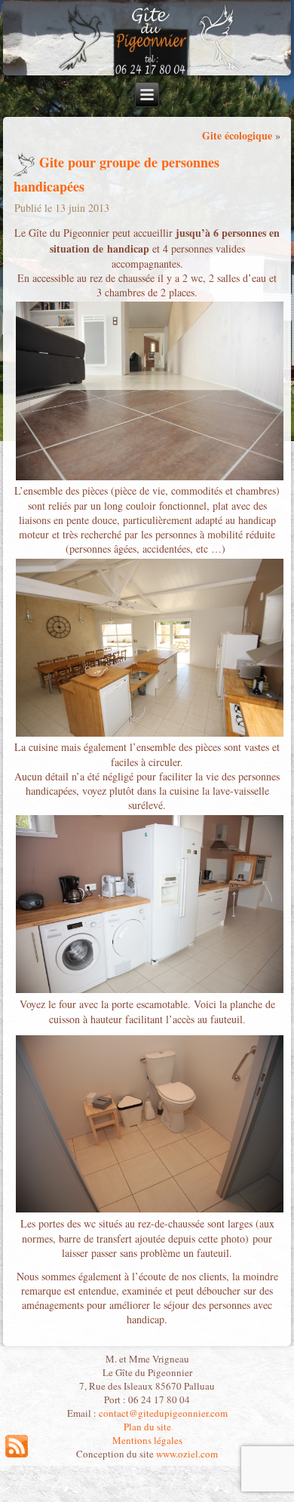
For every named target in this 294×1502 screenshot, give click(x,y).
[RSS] (17, 1446)
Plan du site (147, 1426)
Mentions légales (147, 1440)
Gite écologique (237, 135)
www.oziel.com (187, 1454)
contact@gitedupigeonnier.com (163, 1413)
